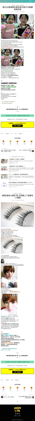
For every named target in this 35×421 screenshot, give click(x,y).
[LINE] (19, 413)
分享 (21, 11)
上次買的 (3, 289)
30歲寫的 (17, 11)
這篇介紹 (25, 119)
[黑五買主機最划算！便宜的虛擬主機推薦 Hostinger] (4, 184)
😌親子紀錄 (22, 5)
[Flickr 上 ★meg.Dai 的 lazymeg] (12, 245)
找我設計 (28, 115)
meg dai (11, 163)
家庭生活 (23, 11)
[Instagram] (17, 413)
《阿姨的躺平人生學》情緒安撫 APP (17, 166)
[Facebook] (15, 413)
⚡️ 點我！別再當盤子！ (17, 125)
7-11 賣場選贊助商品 (19, 115)
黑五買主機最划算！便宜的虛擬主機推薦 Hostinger (20, 182)
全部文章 (17, 5)
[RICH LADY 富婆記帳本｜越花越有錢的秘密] (4, 176)
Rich (19, 11)
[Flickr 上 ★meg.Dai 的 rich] (12, 57)
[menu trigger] (33, 1)
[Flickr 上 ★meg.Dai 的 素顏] (2, 260)
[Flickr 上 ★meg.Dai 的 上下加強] (9, 276)
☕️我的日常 (13, 5)
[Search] (31, 1)
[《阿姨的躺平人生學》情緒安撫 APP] (4, 168)
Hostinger (13, 119)
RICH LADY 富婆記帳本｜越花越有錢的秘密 (18, 174)
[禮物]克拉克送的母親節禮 (7, 103)
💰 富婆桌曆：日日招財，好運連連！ (17, 159)
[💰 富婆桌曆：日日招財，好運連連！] (4, 161)
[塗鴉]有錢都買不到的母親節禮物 (9, 101)
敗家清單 (23, 200)
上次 (7, 316)
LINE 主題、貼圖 (13, 115)
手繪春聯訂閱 (24, 115)
